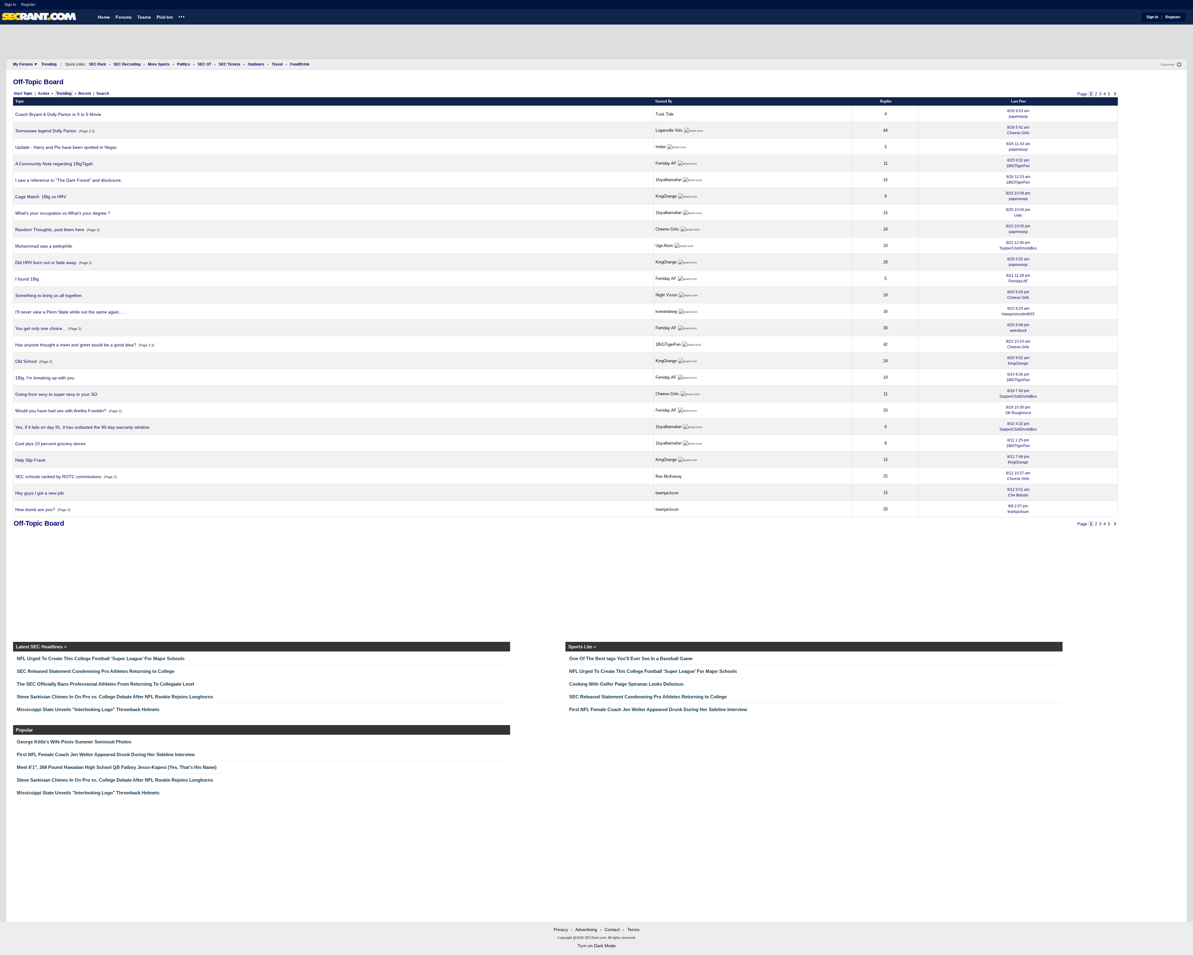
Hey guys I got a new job (39, 493)
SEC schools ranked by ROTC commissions (58, 476)
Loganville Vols (669, 130)
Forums (124, 17)
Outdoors (256, 64)
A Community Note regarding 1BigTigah (54, 163)
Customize (1167, 64)
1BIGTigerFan (668, 344)
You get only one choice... (40, 328)
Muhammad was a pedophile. (44, 246)
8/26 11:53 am (1018, 180)
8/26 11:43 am (1018, 147)
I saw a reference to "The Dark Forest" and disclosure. (68, 180)
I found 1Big (27, 278)
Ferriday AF (666, 163)
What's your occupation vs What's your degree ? (62, 213)
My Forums (23, 64)
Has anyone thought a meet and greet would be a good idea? (75, 344)
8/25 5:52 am (1018, 262)
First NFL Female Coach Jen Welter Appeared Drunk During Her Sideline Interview (658, 709)
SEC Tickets (229, 64)
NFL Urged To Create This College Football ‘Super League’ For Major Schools (101, 658)
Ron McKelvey (669, 476)
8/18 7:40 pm (1018, 394)
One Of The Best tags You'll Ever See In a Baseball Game (630, 658)
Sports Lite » (582, 646)
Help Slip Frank (30, 460)
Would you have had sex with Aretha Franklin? (60, 410)
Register (28, 4)
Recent (84, 93)
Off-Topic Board (38, 82)
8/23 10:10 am (1018, 344)
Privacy (561, 929)
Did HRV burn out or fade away (45, 262)
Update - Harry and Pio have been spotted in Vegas (66, 147)
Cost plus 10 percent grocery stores (50, 443)
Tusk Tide (665, 114)
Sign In (10, 4)
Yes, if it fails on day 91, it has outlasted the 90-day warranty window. (82, 427)
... (181, 15)
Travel (277, 64)
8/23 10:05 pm (1018, 229)
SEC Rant (97, 64)
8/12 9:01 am (1018, 492)
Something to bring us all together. (49, 295)
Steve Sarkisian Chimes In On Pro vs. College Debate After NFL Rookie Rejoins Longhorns (115, 696)
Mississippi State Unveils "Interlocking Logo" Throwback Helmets (88, 709)
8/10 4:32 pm (1018, 427)
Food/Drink (299, 64)
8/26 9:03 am (1018, 114)
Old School (26, 361)
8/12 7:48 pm (1018, 459)
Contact (612, 929)
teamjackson (667, 493)
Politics (183, 64)
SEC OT (204, 64)
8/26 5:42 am (1018, 130)
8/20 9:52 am (1018, 361)
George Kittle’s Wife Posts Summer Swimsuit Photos (74, 741)
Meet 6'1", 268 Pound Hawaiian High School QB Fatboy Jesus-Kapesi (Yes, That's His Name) (117, 767)
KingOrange (666, 196)
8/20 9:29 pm (1018, 295)
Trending (49, 64)
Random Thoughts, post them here (49, 229)
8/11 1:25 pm (1018, 443)
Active (43, 93)
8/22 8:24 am (1018, 311)
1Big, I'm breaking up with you (44, 377)
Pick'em (165, 17)
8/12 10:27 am (1018, 476)
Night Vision (666, 295)
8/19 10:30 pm (1018, 410)
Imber (661, 146)
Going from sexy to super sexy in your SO (56, 394)
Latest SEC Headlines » (41, 646)
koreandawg (666, 311)
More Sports (159, 64)
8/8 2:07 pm (1018, 509)
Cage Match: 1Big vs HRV (40, 196)
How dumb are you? (35, 509)
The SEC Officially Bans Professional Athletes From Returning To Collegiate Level (105, 684)
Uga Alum (664, 245)
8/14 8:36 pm (1018, 377)
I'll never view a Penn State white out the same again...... (70, 311)
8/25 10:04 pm (1018, 212)
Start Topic (23, 93)
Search (102, 93)
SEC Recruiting (126, 64)
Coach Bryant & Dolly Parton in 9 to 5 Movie (58, 114)
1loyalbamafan (669, 179)
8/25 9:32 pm (1018, 163)
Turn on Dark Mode (597, 945)
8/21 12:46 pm (1018, 245)
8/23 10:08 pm (1018, 196)
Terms (633, 929)
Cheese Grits (667, 229)
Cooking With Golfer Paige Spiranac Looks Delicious (626, 684)
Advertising (586, 929)
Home (104, 17)
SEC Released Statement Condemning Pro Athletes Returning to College (95, 671)
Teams (144, 17)
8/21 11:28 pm (1018, 278)
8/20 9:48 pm (1018, 328)
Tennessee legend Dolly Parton (45, 130)
